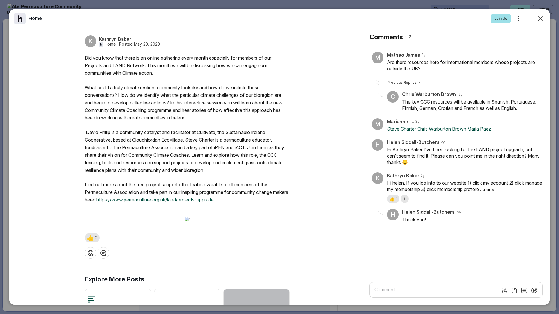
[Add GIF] (524, 290)
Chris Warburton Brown (441, 129)
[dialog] (279, 157)
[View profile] (20, 18)
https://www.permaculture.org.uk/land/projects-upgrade (155, 200)
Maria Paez (479, 129)
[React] (90, 252)
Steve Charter (401, 129)
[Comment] (103, 253)
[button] (92, 237)
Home (110, 44)
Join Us (500, 18)
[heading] (35, 18)
